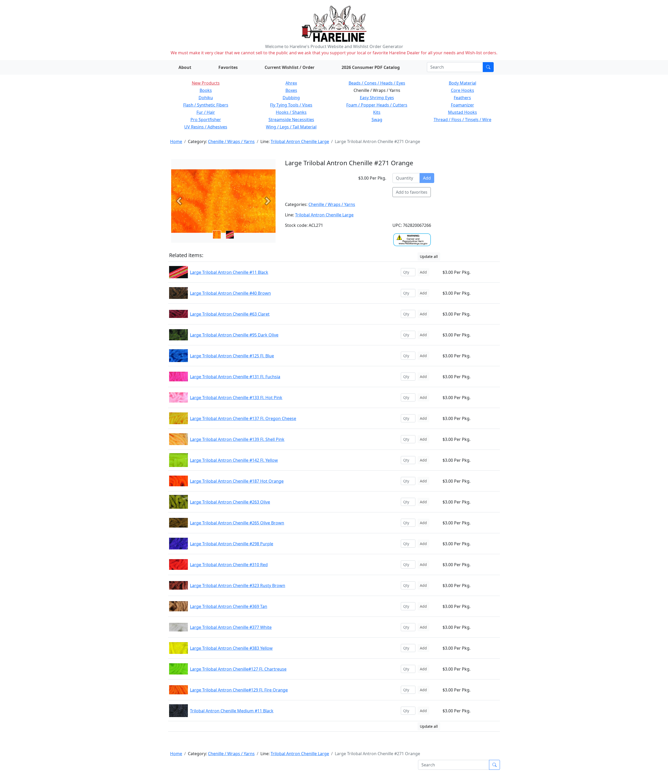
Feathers (462, 97)
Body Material (462, 83)
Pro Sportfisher (205, 119)
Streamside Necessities (291, 119)
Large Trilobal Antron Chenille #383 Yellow (231, 648)
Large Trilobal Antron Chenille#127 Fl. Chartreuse (238, 669)
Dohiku (206, 97)
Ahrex (291, 83)
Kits (376, 112)
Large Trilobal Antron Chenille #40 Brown (230, 293)
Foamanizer (462, 105)
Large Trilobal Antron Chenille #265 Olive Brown (237, 523)
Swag (377, 119)
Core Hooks (462, 90)
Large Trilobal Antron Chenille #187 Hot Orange (237, 481)
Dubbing (291, 97)
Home (176, 141)
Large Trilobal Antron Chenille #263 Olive (230, 502)
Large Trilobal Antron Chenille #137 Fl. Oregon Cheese (243, 418)
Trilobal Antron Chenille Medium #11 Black (231, 711)
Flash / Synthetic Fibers (205, 105)
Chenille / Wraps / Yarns (231, 141)
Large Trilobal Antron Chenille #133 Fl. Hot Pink (236, 397)
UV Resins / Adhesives (205, 127)
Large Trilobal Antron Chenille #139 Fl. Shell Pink (237, 439)
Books (206, 90)
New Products (206, 83)
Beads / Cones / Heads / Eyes (377, 83)
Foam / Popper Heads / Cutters (376, 105)
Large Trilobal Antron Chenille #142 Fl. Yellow (234, 460)
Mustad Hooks (462, 112)
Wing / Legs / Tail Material (291, 127)
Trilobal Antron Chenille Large (300, 141)
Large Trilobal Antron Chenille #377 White (231, 627)
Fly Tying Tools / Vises (291, 105)
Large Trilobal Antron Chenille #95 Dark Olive (234, 335)
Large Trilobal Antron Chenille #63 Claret (230, 314)
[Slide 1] (230, 235)
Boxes (291, 90)
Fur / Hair (205, 112)
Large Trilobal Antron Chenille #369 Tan (228, 606)
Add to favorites (411, 192)
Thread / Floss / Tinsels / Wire (462, 119)
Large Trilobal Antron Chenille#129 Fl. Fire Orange (239, 690)
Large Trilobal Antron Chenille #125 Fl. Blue (232, 356)
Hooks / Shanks (291, 112)
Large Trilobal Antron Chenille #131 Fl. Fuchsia (235, 377)
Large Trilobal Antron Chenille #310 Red (229, 564)
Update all (429, 256)
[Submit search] (488, 67)
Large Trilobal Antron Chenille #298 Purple (231, 544)
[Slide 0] (217, 235)
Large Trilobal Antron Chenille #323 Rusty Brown (237, 585)
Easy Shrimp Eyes (377, 97)
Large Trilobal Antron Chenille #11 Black (229, 272)
